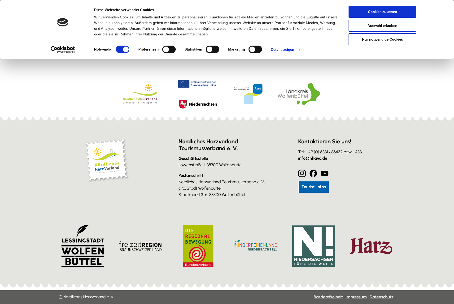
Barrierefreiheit (328, 297)
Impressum (356, 297)
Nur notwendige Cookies (382, 39)
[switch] (169, 49)
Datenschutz (381, 297)
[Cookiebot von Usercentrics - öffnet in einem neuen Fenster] (62, 49)
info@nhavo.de (312, 158)
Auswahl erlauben (382, 26)
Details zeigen (282, 49)
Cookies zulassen (382, 12)
